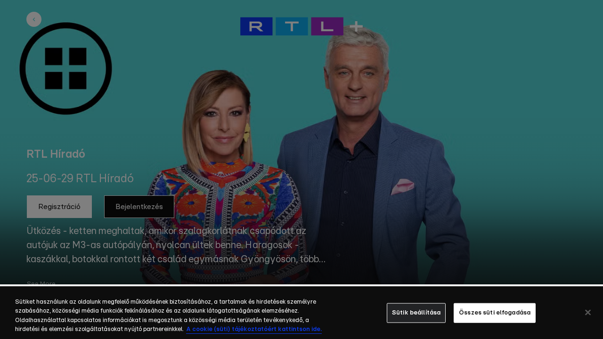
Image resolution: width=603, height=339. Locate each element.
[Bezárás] (588, 312)
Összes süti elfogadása (494, 313)
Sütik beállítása (416, 313)
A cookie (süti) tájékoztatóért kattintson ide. (254, 329)
